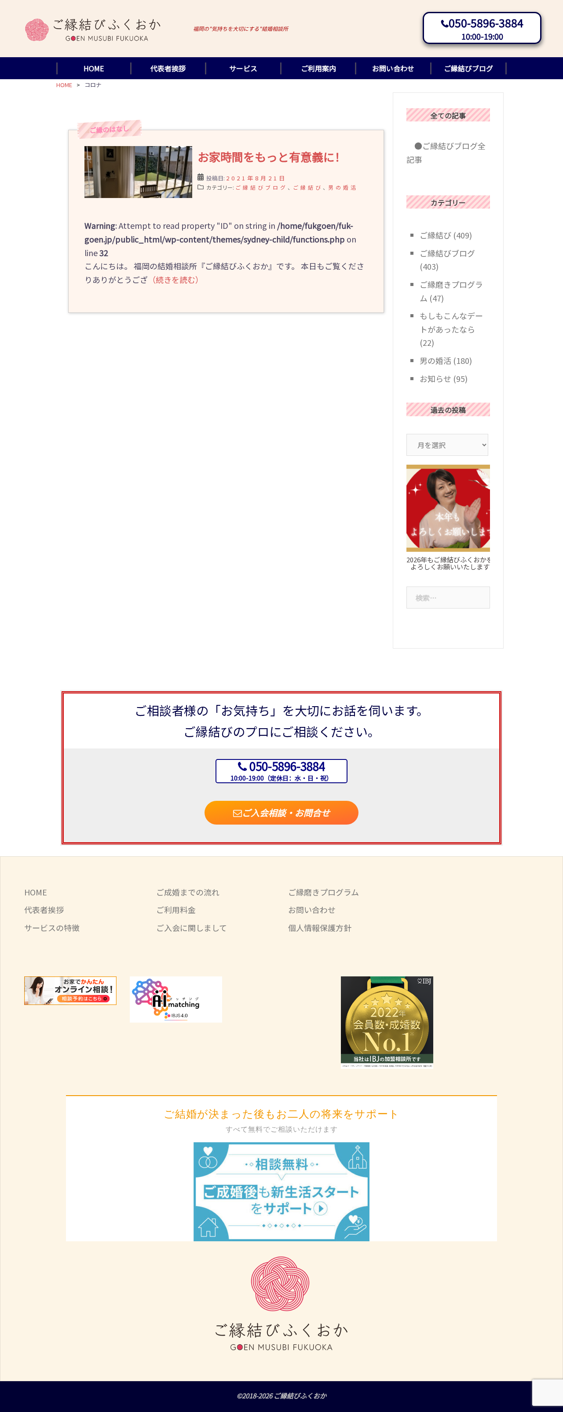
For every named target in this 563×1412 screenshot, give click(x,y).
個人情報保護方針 (319, 927)
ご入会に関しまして (191, 927)
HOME (94, 68)
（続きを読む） (175, 279)
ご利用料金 (176, 909)
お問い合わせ (393, 68)
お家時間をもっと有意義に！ (271, 156)
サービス (243, 68)
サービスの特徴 (52, 927)
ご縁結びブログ (468, 68)
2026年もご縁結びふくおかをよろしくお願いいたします (449, 563)
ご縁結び (308, 187)
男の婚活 (343, 187)
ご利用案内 (318, 68)
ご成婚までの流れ (187, 892)
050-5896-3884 (486, 22)
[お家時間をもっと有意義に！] (138, 191)
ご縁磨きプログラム (323, 892)
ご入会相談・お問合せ (286, 812)
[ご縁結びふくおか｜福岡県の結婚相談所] (93, 21)
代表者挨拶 (168, 68)
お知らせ (435, 378)
